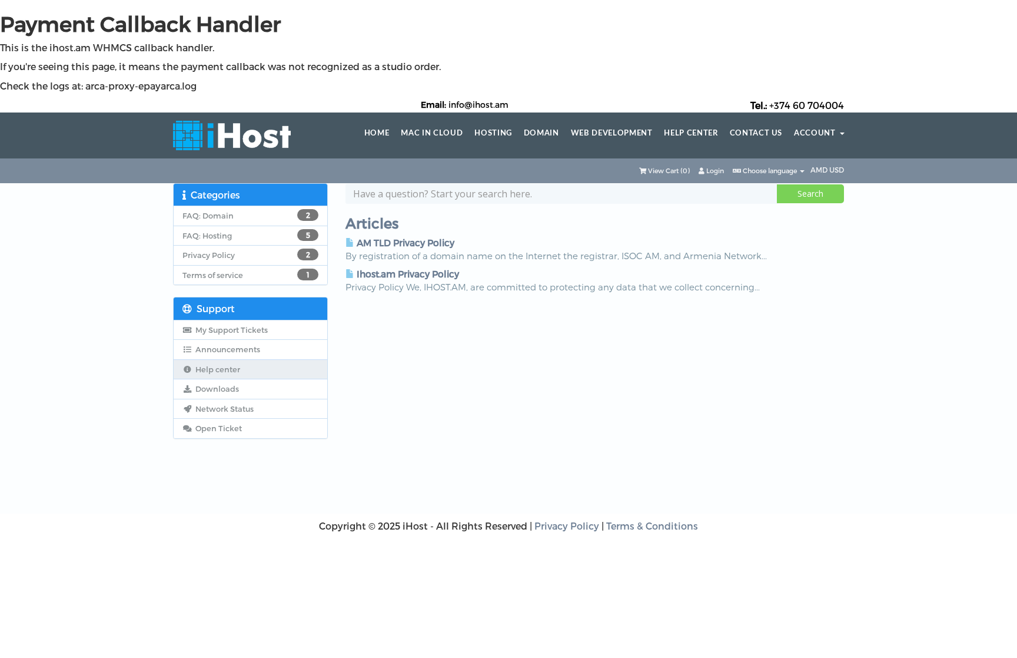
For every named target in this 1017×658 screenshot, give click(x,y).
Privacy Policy (566, 525)
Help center (690, 133)
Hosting (493, 133)
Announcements (226, 349)
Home (377, 133)
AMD (819, 170)
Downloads (215, 389)
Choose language (770, 170)
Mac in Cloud (432, 133)
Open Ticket (217, 428)
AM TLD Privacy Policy (404, 242)
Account (817, 133)
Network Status (223, 409)
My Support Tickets (230, 330)
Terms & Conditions (652, 525)
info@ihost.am (478, 105)
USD (836, 170)
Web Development (612, 133)
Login (714, 170)
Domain (541, 133)
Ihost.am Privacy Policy (406, 274)
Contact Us (756, 133)
